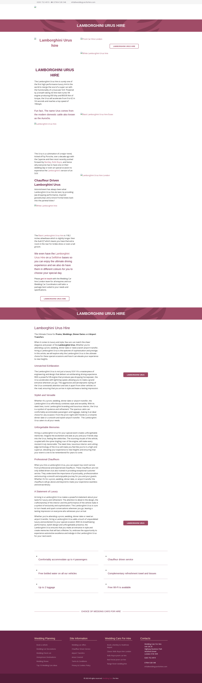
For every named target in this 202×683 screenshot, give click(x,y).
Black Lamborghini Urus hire (51, 235)
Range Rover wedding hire (117, 664)
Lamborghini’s (54, 170)
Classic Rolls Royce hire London (119, 651)
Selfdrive (56, 257)
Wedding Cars (108, 678)
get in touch (46, 278)
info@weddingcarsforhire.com (83, 2)
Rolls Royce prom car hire (116, 655)
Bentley (47, 162)
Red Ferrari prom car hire (116, 660)
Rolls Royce (57, 162)
